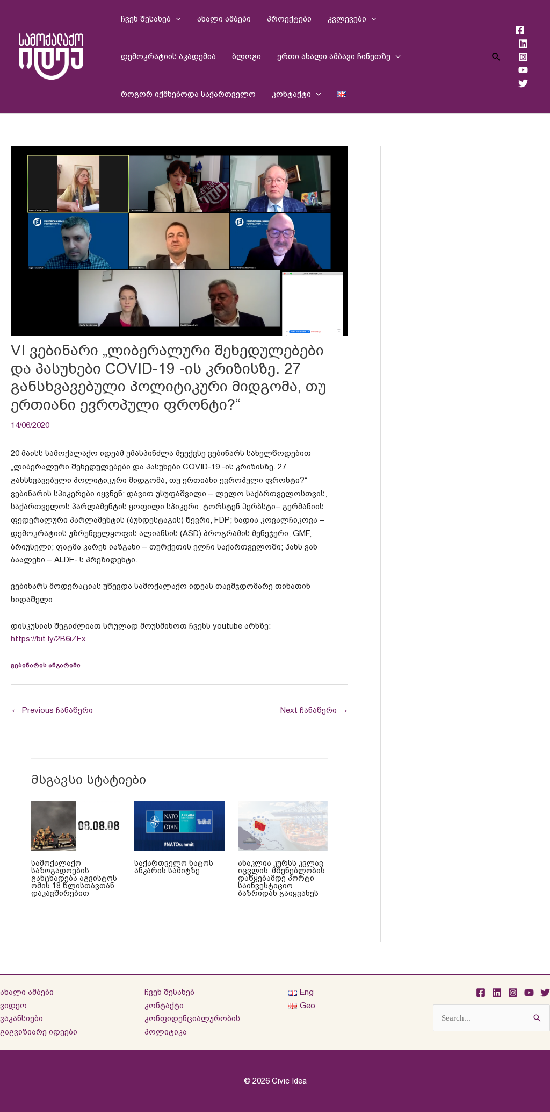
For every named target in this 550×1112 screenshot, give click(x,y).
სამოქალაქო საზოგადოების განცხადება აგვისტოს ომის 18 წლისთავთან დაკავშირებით (74, 878)
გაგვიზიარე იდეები (38, 1031)
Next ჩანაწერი (313, 710)
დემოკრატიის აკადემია (168, 56)
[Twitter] (523, 83)
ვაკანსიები (21, 1018)
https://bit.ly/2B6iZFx (48, 638)
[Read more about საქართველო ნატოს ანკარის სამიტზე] (179, 825)
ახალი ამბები (224, 18)
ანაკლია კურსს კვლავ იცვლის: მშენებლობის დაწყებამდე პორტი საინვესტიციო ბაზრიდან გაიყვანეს (281, 878)
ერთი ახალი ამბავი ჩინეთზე (333, 56)
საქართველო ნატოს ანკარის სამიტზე (173, 867)
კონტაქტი (291, 93)
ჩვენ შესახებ (146, 18)
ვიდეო (13, 1005)
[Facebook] (520, 30)
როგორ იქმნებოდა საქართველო (188, 93)
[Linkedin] (523, 43)
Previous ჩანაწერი (52, 710)
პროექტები (289, 18)
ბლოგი (246, 56)
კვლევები (347, 18)
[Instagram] (523, 57)
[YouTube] (523, 70)
